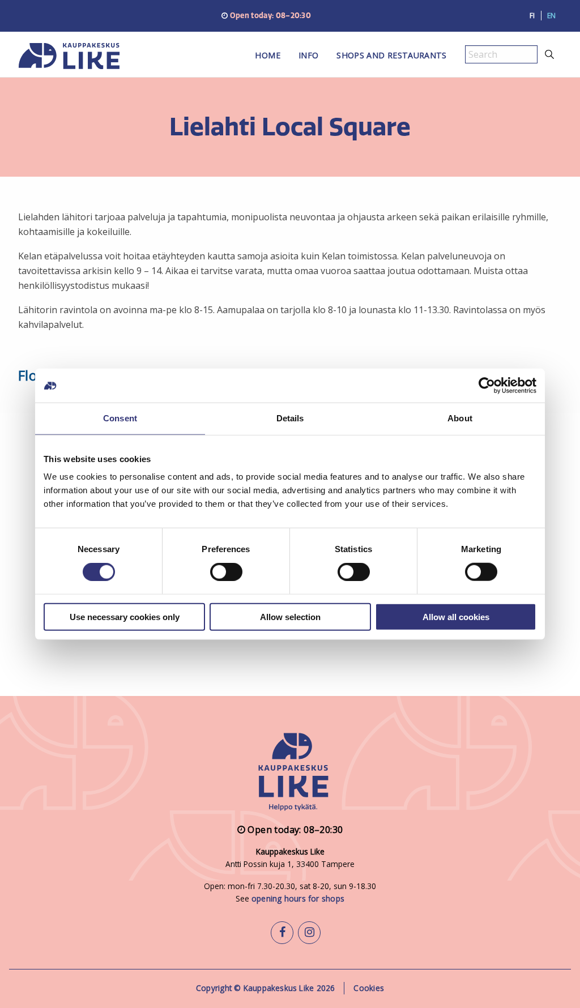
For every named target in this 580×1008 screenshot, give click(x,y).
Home (267, 55)
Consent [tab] (120, 418)
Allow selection (290, 616)
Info (308, 55)
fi (532, 15)
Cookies (368, 988)
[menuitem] (267, 59)
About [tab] (459, 418)
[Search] (550, 54)
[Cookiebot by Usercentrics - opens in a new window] (486, 385)
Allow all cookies (456, 616)
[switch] (226, 572)
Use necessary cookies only (125, 616)
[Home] (86, 59)
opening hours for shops (297, 898)
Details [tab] (290, 418)
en (551, 15)
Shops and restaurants (391, 55)
